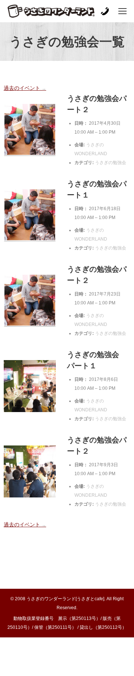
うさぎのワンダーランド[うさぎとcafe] (65, 598)
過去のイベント (25, 88)
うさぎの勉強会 (110, 162)
